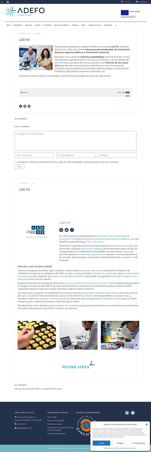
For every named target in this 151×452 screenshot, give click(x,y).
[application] (75, 92)
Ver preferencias (139, 443)
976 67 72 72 (127, 2)
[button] (146, 424)
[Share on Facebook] (20, 106)
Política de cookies (109, 448)
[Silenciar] (123, 92)
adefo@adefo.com (143, 2)
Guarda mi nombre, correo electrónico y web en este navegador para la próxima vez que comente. (68, 162)
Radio (38, 33)
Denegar (120, 443)
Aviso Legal (133, 448)
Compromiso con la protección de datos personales (60, 429)
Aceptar (101, 443)
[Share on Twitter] (24, 106)
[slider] (129, 90)
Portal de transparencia (56, 434)
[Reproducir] (21, 92)
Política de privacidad (122, 448)
